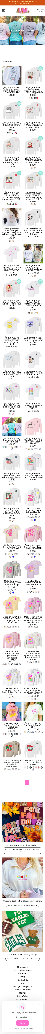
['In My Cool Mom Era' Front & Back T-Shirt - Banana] (25, 732)
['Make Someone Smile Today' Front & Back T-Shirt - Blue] (13, 557)
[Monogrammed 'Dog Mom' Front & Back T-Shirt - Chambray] (6, 447)
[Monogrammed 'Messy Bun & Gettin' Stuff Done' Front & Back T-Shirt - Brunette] (29, 313)
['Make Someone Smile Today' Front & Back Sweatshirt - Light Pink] (28, 554)
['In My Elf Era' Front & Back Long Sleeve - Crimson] (39, 767)
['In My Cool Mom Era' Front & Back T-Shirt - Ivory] (41, 732)
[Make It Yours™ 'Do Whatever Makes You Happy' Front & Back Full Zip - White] (32, 699)
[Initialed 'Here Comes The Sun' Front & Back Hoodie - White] (6, 734)
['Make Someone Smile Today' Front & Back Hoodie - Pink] (32, 520)
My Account (22, 967)
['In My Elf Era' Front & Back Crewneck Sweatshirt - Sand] (5, 769)
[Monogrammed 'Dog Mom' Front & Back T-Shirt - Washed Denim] (12, 449)
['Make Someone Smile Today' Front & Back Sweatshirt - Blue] (35, 557)
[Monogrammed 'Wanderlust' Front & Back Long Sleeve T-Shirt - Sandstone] (13, 484)
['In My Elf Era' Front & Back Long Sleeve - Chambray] (28, 767)
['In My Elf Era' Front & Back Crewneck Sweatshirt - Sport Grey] (13, 769)
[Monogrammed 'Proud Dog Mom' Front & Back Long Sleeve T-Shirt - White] (32, 276)
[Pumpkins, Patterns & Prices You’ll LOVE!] (22, 822)
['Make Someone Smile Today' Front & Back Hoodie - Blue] (35, 520)
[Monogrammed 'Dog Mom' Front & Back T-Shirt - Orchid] (17, 447)
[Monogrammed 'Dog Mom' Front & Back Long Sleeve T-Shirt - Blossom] (26, 449)
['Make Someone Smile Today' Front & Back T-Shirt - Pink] (10, 557)
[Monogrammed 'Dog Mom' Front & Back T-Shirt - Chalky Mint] (3, 447)
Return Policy (22, 996)
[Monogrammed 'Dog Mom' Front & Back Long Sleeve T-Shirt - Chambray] (32, 449)
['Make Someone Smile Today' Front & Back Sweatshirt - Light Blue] (33, 554)
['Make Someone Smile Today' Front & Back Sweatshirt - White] (30, 554)
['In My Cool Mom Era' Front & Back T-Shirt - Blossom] (39, 732)
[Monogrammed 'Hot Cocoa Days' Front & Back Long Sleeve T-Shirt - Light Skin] (32, 168)
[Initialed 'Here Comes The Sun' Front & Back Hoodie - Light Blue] (20, 734)
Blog (22, 983)
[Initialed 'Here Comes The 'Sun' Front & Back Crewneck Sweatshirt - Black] (12, 664)
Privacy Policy (22, 999)
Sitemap (22, 993)
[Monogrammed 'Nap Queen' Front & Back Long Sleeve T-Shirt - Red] (16, 133)
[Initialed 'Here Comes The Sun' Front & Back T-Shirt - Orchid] (28, 591)
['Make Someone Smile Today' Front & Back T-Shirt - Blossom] (14, 554)
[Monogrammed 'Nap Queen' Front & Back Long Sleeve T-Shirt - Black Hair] (13, 133)
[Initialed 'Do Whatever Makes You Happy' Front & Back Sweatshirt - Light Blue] (36, 662)
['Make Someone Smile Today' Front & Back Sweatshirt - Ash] (36, 554)
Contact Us (22, 980)
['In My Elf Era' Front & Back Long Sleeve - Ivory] (33, 767)
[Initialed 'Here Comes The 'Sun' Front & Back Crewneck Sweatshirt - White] (9, 664)
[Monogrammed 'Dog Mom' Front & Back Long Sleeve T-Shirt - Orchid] (35, 449)
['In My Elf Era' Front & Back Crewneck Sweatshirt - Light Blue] (19, 769)
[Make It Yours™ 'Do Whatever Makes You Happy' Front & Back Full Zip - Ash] (35, 699)
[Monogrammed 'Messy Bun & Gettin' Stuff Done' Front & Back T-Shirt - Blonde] (32, 313)
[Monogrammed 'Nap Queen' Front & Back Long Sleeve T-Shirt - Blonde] (10, 133)
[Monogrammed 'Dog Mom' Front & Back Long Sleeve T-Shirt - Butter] (29, 449)
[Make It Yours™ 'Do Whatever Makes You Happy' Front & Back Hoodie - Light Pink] (29, 627)
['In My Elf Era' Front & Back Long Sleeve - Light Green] (30, 767)
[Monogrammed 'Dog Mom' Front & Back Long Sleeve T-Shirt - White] (37, 449)
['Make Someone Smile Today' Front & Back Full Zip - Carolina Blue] (12, 590)
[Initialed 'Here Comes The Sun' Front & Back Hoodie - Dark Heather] (17, 734)
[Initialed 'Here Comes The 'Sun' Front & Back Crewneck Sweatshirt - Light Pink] (6, 664)
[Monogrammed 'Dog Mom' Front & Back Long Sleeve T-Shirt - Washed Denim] (40, 449)
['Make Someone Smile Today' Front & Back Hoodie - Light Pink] (30, 517)
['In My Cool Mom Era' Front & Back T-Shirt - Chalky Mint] (28, 732)
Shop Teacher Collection (22, 905)
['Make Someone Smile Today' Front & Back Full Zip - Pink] (10, 592)
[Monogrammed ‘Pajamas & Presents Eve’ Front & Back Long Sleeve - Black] (35, 98)
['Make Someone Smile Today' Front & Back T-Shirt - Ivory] (6, 554)
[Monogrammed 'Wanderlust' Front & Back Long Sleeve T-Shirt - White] (10, 484)
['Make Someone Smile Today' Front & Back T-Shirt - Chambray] (17, 554)
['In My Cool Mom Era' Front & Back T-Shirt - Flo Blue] (33, 732)
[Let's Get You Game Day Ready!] (22, 931)
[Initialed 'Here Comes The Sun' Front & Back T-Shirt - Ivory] (36, 591)
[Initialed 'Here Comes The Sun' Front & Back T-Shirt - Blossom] (39, 591)
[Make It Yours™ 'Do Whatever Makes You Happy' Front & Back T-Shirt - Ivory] (8, 627)
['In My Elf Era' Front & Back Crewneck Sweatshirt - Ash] (10, 769)
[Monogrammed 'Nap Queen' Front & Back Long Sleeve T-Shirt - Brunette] (8, 133)
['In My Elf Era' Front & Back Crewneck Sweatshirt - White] (8, 769)
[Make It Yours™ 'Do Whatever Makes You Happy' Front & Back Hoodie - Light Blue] (37, 627)
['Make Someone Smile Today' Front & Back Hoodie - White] (28, 517)
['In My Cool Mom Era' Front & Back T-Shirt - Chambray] (30, 732)
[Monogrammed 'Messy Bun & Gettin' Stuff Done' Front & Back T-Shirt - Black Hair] (35, 313)
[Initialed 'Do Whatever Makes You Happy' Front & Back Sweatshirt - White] (28, 662)
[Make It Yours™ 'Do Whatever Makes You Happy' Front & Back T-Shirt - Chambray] (19, 627)
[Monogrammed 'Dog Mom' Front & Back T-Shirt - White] (14, 447)
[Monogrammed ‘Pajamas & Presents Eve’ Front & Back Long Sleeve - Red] (37, 98)
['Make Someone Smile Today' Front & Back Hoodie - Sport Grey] (33, 517)
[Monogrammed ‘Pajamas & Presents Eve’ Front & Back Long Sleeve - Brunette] (32, 98)
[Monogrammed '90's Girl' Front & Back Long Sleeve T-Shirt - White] (10, 414)
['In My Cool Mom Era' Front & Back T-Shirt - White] (36, 732)
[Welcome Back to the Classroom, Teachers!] (22, 877)
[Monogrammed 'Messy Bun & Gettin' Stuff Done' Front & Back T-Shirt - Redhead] (37, 313)
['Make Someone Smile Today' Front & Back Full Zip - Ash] (9, 590)
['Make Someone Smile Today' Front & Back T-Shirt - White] (12, 554)
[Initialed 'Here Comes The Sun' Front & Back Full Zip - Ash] (13, 697)
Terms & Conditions (22, 989)
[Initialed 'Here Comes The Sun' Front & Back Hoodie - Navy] (12, 736)
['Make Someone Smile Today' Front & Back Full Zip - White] (14, 590)
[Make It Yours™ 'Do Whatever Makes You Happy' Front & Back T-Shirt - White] (16, 627)
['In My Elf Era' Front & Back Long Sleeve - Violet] (33, 770)
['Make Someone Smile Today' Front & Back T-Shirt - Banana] (9, 554)
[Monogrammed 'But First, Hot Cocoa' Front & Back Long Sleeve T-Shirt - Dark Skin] (10, 521)
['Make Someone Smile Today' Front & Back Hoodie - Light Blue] (36, 517)
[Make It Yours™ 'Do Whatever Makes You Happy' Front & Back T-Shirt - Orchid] (13, 627)
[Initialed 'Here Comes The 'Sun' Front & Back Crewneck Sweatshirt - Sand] (3, 664)
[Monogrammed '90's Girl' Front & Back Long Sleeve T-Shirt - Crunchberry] (13, 414)
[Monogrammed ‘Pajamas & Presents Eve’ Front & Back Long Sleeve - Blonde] (29, 98)
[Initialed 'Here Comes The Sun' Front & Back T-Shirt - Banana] (33, 591)
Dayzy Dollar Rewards (22, 970)
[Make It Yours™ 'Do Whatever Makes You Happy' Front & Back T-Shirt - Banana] (5, 627)
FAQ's (22, 977)
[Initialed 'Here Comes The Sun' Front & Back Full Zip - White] (10, 697)
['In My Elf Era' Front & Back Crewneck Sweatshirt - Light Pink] (16, 769)
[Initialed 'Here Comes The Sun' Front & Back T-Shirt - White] (30, 591)
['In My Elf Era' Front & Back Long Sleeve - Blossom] (36, 767)
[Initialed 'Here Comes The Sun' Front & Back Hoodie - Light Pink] (3, 734)
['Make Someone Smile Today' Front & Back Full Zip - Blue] (13, 592)
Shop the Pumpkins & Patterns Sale (22, 851)
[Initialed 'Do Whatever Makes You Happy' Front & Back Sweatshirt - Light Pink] (30, 662)
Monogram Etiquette (22, 986)
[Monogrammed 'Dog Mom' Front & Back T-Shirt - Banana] (12, 447)
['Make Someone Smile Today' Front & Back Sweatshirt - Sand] (39, 554)
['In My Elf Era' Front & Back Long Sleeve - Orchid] (41, 767)
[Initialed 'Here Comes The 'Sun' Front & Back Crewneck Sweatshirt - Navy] (17, 664)
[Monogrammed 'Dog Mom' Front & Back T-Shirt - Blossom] (20, 447)
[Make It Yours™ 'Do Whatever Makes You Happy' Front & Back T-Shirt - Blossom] (10, 627)
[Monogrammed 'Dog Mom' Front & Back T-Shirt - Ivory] (9, 447)
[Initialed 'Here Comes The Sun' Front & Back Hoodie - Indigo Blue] (14, 734)
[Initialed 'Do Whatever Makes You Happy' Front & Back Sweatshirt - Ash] (33, 662)
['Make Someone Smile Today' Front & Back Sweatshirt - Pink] (32, 557)
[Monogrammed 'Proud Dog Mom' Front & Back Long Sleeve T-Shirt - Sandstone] (35, 276)
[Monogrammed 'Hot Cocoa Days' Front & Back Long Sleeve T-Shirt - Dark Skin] (35, 168)
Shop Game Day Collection (22, 959)
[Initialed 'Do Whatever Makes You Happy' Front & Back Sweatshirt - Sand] (39, 662)
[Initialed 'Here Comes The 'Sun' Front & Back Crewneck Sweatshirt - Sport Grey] (14, 664)
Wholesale (22, 973)
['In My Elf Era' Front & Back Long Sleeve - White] (25, 767)
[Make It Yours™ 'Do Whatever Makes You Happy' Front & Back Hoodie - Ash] (35, 627)
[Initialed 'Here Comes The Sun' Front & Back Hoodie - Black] (12, 734)
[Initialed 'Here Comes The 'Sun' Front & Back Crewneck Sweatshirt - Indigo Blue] (20, 664)
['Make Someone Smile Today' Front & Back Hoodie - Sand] (39, 517)
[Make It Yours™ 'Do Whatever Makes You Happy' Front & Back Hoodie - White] (32, 627)
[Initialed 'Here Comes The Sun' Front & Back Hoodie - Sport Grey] (9, 734)
